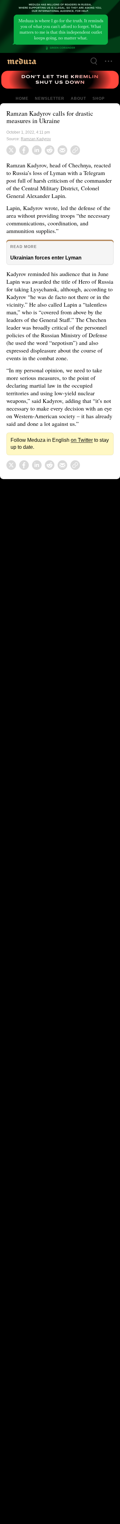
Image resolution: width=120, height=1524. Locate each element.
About (77, 98)
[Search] (93, 61)
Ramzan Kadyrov (36, 139)
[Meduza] (21, 61)
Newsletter (49, 98)
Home (22, 98)
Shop (98, 98)
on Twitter (77, 448)
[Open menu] (108, 61)
